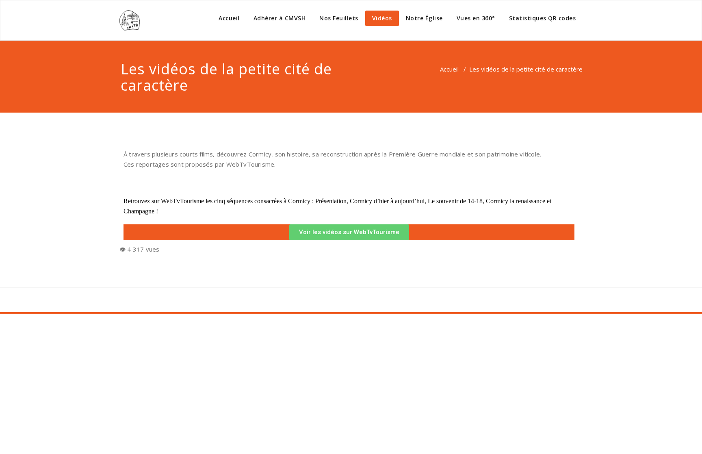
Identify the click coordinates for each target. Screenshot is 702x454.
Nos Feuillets (338, 18)
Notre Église (424, 18)
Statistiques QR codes (542, 18)
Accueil (229, 18)
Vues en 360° (476, 18)
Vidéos (382, 18)
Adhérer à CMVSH (280, 18)
